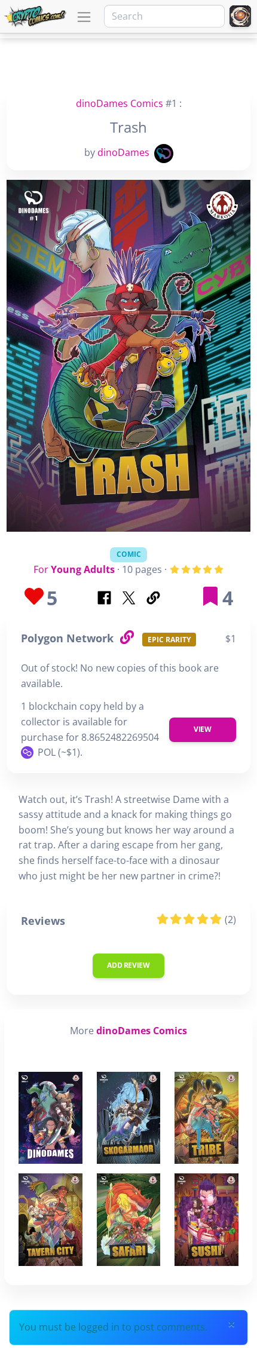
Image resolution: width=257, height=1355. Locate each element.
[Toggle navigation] (84, 17)
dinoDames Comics (119, 103)
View (202, 729)
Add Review (128, 965)
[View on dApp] (126, 638)
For (74, 569)
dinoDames (123, 152)
